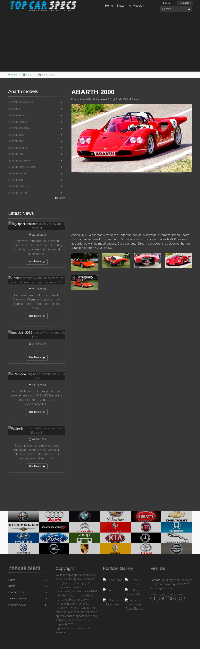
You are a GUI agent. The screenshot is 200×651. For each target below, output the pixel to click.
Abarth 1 (14, 108)
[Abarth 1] (113, 591)
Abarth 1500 (16, 179)
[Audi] (54, 516)
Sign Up (185, 3)
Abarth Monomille (20, 102)
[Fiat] (146, 527)
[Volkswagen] (23, 548)
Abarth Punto (17, 192)
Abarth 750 (15, 141)
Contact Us (16, 592)
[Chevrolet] (176, 516)
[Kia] (115, 538)
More (62, 198)
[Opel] (54, 548)
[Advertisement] (100, 41)
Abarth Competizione (22, 167)
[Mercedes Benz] (146, 538)
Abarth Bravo (17, 115)
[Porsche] (84, 548)
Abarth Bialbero (19, 128)
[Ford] (54, 538)
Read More (35, 261)
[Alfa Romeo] (23, 516)
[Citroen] (84, 527)
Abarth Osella (18, 186)
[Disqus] (131, 350)
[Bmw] (84, 516)
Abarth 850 (15, 154)
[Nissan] (176, 548)
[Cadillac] (115, 516)
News (121, 5)
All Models (135, 5)
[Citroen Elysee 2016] (135, 592)
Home (109, 5)
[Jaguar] (176, 538)
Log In (166, 3)
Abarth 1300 (16, 134)
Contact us (157, 580)
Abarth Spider (17, 121)
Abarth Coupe (17, 173)
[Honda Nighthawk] (113, 602)
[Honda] (176, 527)
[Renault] (115, 548)
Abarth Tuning (18, 147)
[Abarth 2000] (131, 138)
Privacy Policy (17, 604)
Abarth (29, 74)
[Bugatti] (146, 516)
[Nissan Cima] (113, 581)
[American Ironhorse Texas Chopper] (135, 604)
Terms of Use (17, 598)
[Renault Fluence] (135, 582)
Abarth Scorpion (19, 160)
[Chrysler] (23, 527)
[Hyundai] (23, 538)
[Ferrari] (115, 527)
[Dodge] (54, 527)
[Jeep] (84, 538)
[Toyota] (146, 548)
